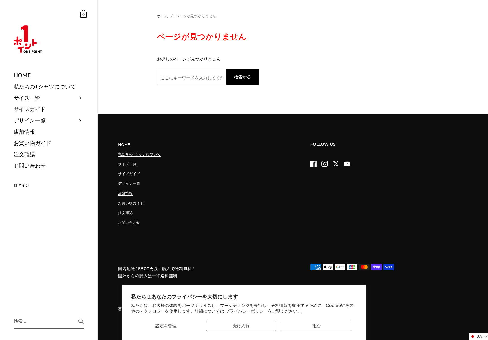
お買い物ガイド (131, 203)
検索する (242, 77)
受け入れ (241, 325)
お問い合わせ (129, 222)
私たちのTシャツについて (139, 154)
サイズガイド (129, 173)
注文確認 (125, 212)
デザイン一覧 (129, 183)
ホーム (162, 16)
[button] (478, 336)
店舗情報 (125, 193)
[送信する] (81, 321)
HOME (124, 144)
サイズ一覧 (127, 164)
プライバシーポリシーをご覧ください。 (263, 311)
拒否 (316, 325)
